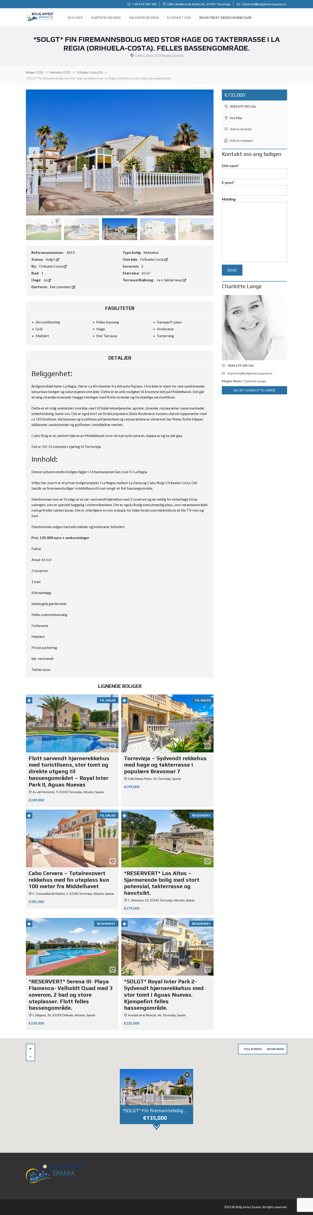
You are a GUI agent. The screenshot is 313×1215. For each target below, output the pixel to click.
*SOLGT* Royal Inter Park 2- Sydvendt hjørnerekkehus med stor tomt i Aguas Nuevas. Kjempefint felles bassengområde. (164, 994)
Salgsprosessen (143, 17)
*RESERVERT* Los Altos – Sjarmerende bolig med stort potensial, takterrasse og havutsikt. (161, 883)
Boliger (75, 17)
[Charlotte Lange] (254, 327)
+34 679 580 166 (144, 4)
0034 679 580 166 (242, 106)
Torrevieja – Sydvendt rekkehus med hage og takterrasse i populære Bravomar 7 (165, 765)
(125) (59, 72)
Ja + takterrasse (170, 280)
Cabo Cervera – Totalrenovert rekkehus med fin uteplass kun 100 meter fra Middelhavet (69, 880)
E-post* (228, 182)
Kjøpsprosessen (106, 17)
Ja (45, 280)
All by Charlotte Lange (254, 390)
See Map (235, 118)
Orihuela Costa (152, 259)
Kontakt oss (179, 17)
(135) (34, 72)
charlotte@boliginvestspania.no (263, 4)
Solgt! (51, 259)
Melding (229, 199)
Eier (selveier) (61, 287)
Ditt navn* (230, 165)
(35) (90, 72)
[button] (205, 152)
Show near (275, 1049)
